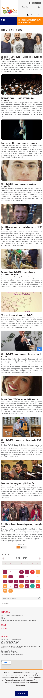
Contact (4, 628)
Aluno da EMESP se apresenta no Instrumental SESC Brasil (21, 441)
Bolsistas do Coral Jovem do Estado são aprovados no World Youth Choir (21, 57)
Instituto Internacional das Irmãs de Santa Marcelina (29, 21)
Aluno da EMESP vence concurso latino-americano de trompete (21, 355)
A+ (38, 15)
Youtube (39, 3)
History (3, 618)
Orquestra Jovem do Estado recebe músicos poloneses (17, 99)
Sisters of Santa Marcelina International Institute (18, 621)
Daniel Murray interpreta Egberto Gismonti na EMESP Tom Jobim (21, 228)
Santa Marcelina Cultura (9, 7)
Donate (3, 625)
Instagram (36, 3)
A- (32, 15)
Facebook (30, 3)
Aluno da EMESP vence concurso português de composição (18, 185)
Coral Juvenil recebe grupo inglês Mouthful (17, 483)
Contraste (28, 15)
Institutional (5, 612)
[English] (10, 11)
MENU (3, 20)
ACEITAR (22, 694)
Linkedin (33, 3)
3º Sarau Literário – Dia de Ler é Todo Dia (17, 315)
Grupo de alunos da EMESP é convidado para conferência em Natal (18, 273)
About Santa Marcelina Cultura (12, 615)
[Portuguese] (5, 11)
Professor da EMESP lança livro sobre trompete (19, 142)
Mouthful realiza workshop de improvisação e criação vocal (21, 525)
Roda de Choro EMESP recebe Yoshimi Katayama (19, 399)
